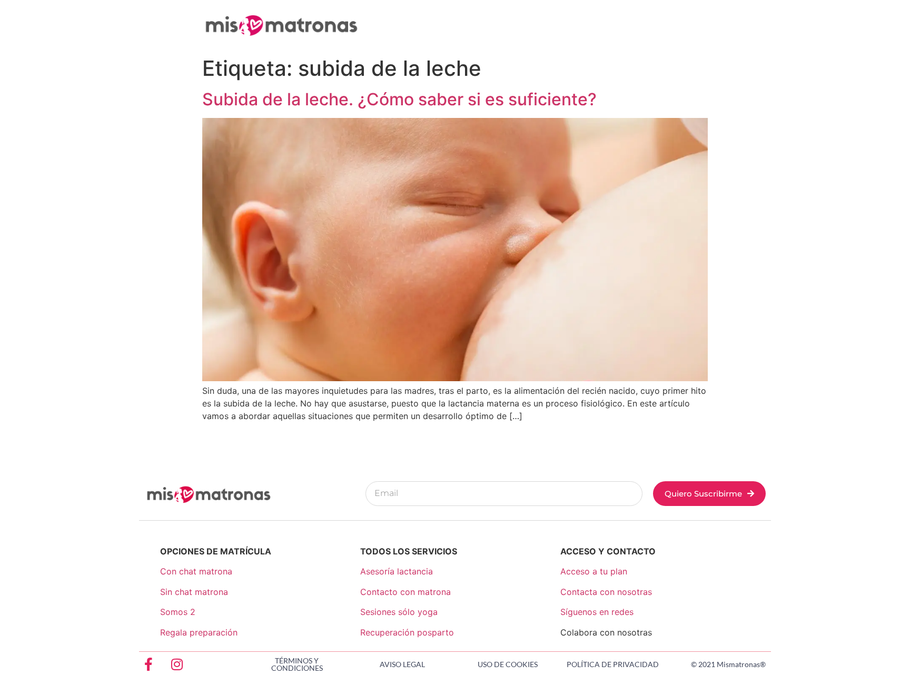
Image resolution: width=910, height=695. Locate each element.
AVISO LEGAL (402, 664)
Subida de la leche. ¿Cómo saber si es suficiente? (399, 99)
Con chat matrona (196, 571)
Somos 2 (177, 612)
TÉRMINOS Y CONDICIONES (297, 664)
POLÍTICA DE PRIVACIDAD (613, 664)
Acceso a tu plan (593, 571)
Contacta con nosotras (606, 592)
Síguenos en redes (597, 612)
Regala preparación (199, 632)
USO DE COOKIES (508, 664)
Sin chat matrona (194, 592)
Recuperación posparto (407, 632)
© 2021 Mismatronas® (728, 664)
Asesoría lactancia (396, 571)
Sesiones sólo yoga (399, 612)
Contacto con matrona (405, 592)
